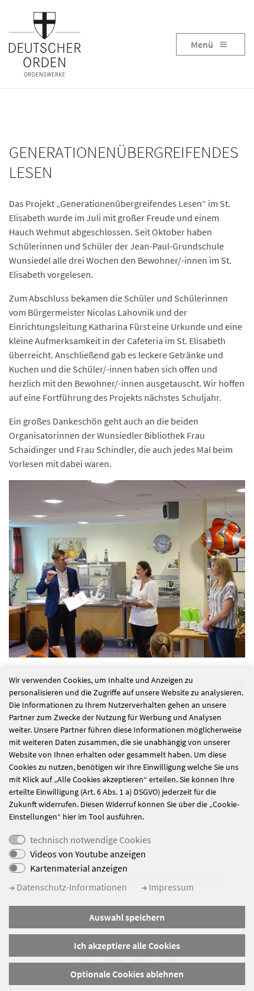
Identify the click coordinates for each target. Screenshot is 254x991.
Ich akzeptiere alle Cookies (127, 945)
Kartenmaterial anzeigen (79, 868)
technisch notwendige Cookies (90, 840)
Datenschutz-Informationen (71, 887)
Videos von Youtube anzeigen (88, 854)
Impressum (170, 887)
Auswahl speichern (127, 917)
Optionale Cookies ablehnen (127, 974)
